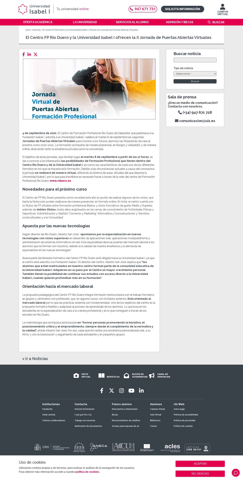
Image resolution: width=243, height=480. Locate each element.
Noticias (37, 30)
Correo (153, 426)
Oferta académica (37, 22)
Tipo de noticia (183, 68)
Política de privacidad (184, 420)
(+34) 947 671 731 (83, 415)
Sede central (48, 415)
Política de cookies (183, 426)
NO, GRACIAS (200, 473)
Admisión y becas (179, 22)
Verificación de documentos (88, 426)
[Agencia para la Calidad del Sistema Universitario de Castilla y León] (123, 447)
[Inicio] (69, 9)
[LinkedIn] (30, 54)
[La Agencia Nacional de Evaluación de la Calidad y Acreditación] (99, 447)
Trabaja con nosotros (85, 420)
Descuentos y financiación (125, 409)
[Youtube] (131, 391)
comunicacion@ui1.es (196, 121)
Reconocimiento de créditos (126, 420)
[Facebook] (24, 54)
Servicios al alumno (132, 22)
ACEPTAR (200, 463)
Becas (115, 415)
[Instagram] (121, 391)
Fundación (47, 409)
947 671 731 (145, 9)
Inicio (28, 30)
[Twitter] (37, 54)
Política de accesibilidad (186, 415)
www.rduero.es (60, 180)
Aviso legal (179, 409)
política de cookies (87, 471)
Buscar (218, 22)
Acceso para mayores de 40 (125, 426)
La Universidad (85, 22)
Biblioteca (155, 420)
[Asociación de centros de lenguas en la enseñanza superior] (170, 448)
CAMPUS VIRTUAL (222, 13)
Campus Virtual (157, 409)
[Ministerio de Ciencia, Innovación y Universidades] (51, 447)
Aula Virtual (155, 415)
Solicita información (182, 9)
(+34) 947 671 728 (197, 112)
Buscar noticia (187, 53)
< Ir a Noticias (35, 359)
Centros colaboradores (53, 420)
